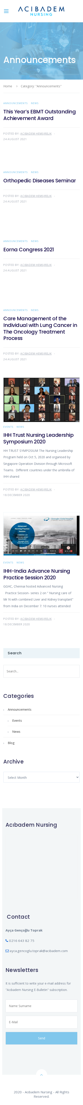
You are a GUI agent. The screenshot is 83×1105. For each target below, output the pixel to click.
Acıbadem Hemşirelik (36, 134)
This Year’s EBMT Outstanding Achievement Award (39, 115)
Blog (11, 743)
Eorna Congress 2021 (28, 249)
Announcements (15, 103)
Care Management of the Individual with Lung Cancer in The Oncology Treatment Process (40, 328)
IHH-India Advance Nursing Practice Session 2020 (36, 574)
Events (8, 426)
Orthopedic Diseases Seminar (39, 180)
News (35, 103)
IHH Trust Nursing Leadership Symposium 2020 (38, 438)
